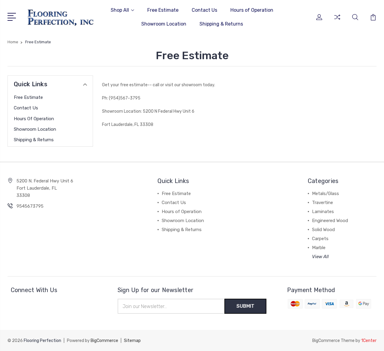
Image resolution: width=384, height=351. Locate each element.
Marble (319, 247)
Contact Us (204, 10)
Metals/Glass (325, 193)
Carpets (320, 238)
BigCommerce (104, 340)
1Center (368, 340)
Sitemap (132, 340)
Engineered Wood (330, 220)
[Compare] (337, 21)
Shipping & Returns (221, 24)
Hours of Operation (251, 10)
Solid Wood (323, 229)
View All (320, 256)
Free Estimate (162, 10)
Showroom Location (163, 24)
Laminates (323, 211)
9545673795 (30, 206)
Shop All (120, 10)
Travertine (322, 202)
